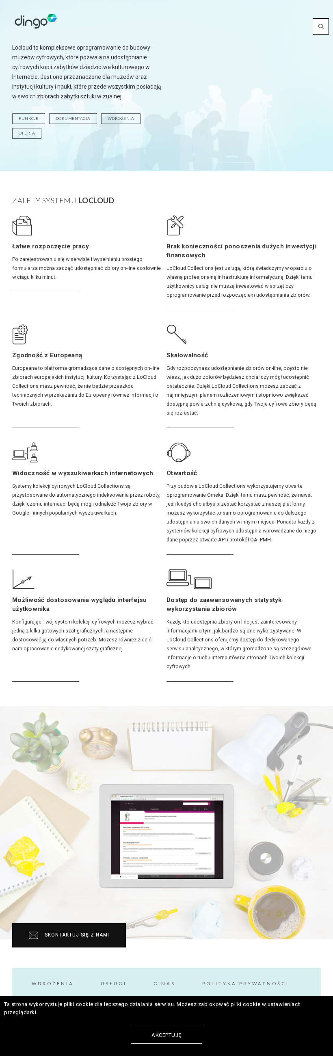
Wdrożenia (53, 983)
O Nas (164, 983)
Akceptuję (166, 1035)
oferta (27, 132)
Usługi (114, 983)
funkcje (29, 118)
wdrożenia (121, 118)
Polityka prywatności (245, 983)
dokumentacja (73, 118)
